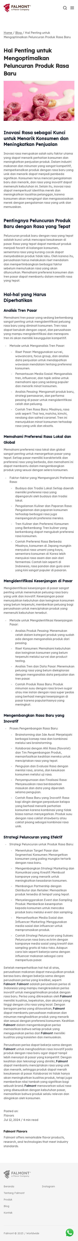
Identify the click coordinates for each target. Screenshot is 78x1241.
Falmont (10, 984)
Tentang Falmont (14, 1193)
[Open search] (65, 8)
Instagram (48, 1186)
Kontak (8, 1212)
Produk (8, 1199)
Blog (18, 32)
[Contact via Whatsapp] (69, 1232)
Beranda (9, 1186)
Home (8, 32)
